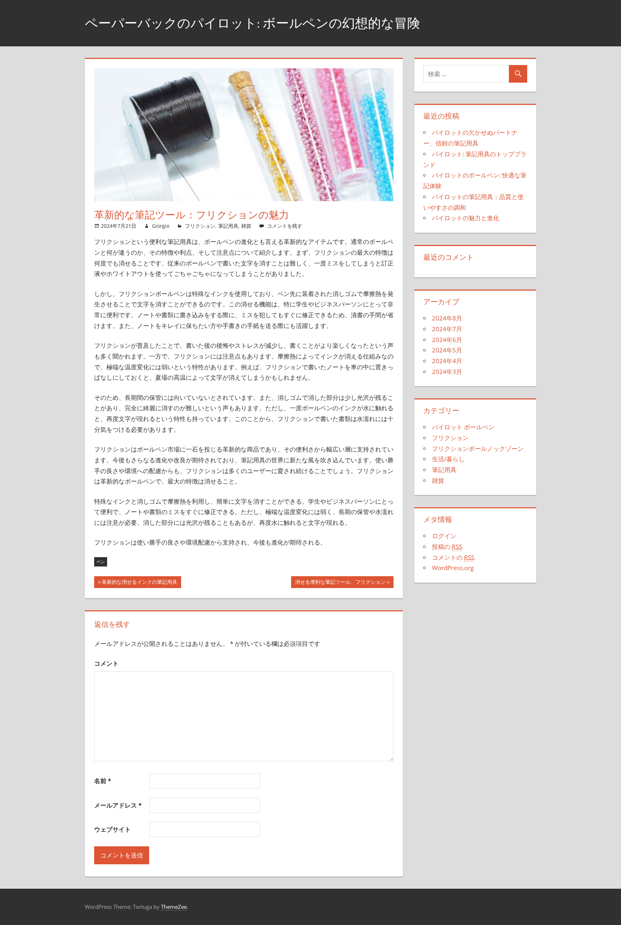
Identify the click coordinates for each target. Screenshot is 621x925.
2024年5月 (447, 350)
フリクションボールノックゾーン (478, 448)
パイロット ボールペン (463, 427)
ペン (100, 562)
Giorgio (160, 225)
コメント (106, 663)
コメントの (453, 557)
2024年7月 (447, 329)
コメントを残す (284, 225)
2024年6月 (447, 340)
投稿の (447, 546)
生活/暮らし (448, 459)
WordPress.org (453, 568)
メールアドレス (118, 805)
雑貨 (246, 225)
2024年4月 (447, 361)
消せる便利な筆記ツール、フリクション (340, 583)
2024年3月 (447, 371)
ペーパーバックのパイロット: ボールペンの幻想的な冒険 (252, 23)
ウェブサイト (112, 829)
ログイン (444, 536)
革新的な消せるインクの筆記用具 (139, 583)
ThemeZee (174, 906)
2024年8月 (447, 318)
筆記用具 (228, 225)
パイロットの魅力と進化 (465, 218)
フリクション (200, 225)
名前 (102, 781)
